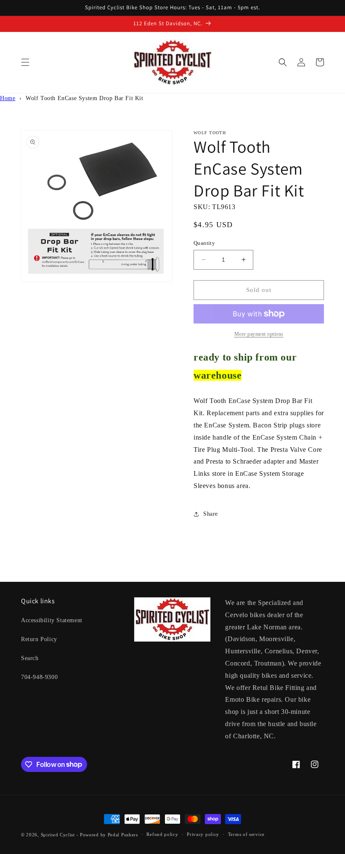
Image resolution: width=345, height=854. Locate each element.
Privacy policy (203, 834)
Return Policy (39, 639)
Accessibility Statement (51, 620)
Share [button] (210, 514)
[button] (25, 62)
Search (30, 658)
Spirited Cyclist (58, 834)
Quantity (204, 243)
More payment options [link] (259, 334)
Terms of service (246, 834)
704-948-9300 (39, 677)
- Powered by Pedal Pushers (107, 834)
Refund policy (162, 834)
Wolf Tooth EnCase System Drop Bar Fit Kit (84, 98)
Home (7, 98)
